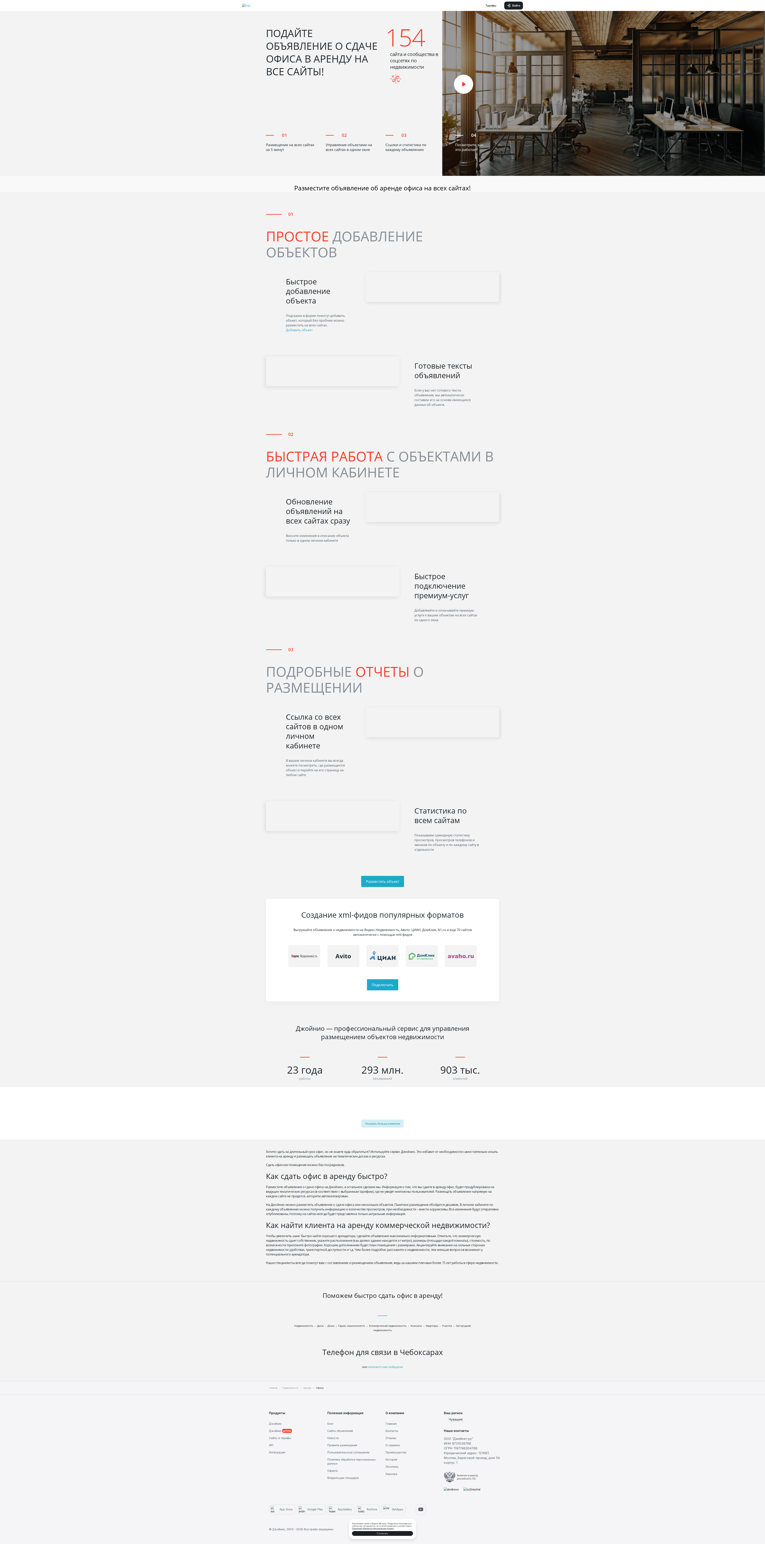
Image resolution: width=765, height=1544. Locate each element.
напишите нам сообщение (385, 1367)
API (271, 1445)
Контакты (391, 1430)
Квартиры (432, 1326)
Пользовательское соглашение (348, 1452)
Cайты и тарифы (280, 1438)
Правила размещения (342, 1445)
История (391, 1459)
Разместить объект (382, 881)
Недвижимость (303, 1326)
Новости (333, 1438)
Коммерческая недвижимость (388, 1326)
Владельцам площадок (343, 1477)
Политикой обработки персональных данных (373, 1528)
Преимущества (395, 1452)
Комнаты (416, 1326)
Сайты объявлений (340, 1430)
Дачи (320, 1326)
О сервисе (392, 1445)
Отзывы (390, 1438)
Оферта (332, 1470)
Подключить (382, 984)
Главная (391, 1423)
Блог (330, 1423)
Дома (331, 1326)
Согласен (382, 1533)
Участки (447, 1326)
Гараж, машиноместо (351, 1326)
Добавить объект (299, 330)
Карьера (391, 1473)
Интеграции (277, 1452)
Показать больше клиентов (382, 1123)
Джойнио (275, 1423)
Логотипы (391, 1466)
